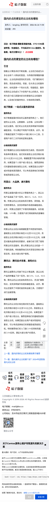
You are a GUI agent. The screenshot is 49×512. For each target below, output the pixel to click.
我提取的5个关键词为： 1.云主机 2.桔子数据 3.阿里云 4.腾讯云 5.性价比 (33, 345)
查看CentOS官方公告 (32, 493)
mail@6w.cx (17, 406)
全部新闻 (6, 12)
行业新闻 (16, 12)
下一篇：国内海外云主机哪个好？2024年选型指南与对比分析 (24, 360)
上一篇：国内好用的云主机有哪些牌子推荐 (22, 353)
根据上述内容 (18, 345)
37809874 (15, 410)
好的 (11, 344)
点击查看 (29, 52)
